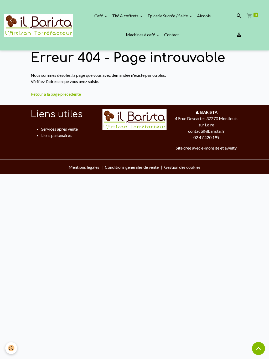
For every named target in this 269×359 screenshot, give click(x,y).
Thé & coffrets (125, 15)
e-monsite (210, 147)
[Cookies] (11, 348)
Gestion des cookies (182, 167)
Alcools (204, 15)
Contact (171, 34)
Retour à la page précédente (56, 93)
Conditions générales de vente (132, 167)
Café (99, 15)
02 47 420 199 (206, 137)
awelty (231, 147)
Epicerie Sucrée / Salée (168, 15)
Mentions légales (84, 167)
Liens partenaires (56, 135)
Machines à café (141, 34)
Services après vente (59, 128)
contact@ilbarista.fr (206, 131)
